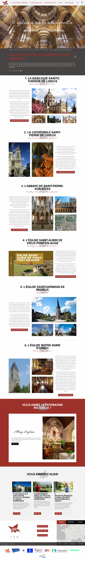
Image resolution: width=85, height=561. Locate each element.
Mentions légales (4, 544)
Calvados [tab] (80, 522)
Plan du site (12, 544)
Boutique (65, 544)
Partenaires (80, 544)
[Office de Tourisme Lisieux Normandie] (5, 3)
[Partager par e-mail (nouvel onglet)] (20, 71)
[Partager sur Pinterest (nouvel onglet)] (18, 71)
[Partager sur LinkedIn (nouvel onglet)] (13, 71)
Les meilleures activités (36, 2)
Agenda (60, 2)
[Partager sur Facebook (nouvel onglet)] (9, 71)
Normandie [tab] (71, 522)
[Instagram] (14, 537)
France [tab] (61, 522)
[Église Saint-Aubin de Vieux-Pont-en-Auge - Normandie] (31, 263)
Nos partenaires (69, 2)
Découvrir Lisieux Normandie (20, 2)
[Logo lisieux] (14, 528)
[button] (78, 3)
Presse (60, 544)
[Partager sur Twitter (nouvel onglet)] (11, 71)
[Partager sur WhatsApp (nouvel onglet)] (16, 71)
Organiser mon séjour (50, 2)
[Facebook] (11, 537)
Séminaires (73, 544)
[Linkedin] (17, 537)
